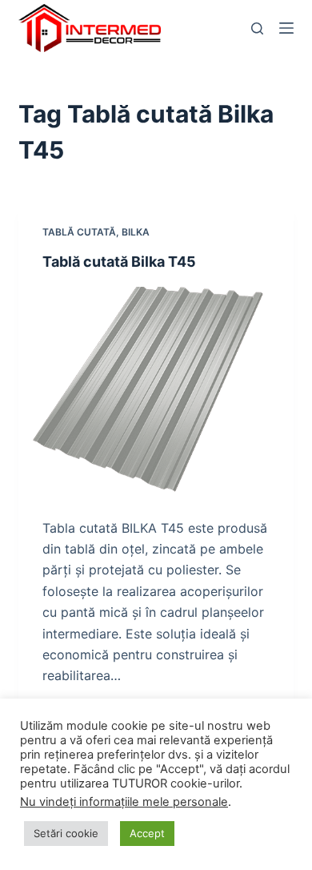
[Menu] (286, 28)
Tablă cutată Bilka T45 (119, 261)
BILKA (136, 232)
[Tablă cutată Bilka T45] (155, 390)
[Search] (257, 28)
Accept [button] (147, 833)
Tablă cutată (79, 232)
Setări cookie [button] (66, 833)
